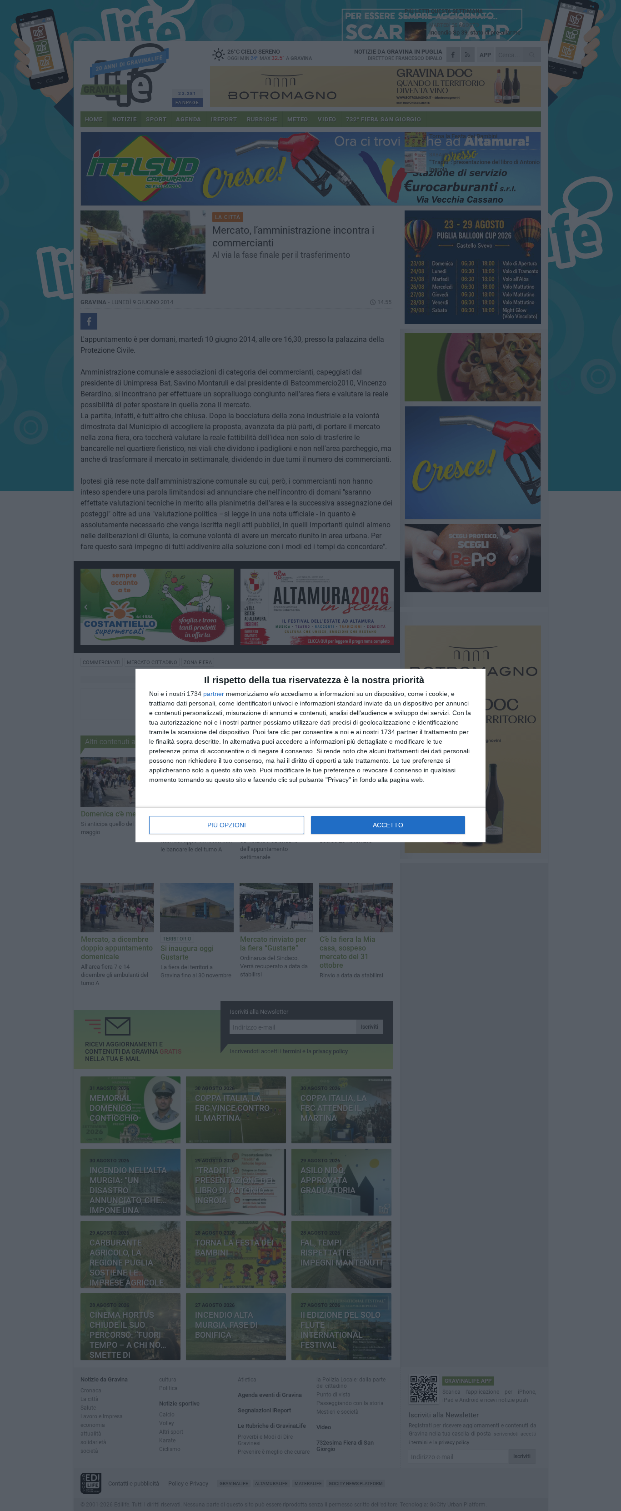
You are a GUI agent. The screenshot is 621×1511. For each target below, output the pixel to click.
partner (213, 693)
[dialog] (310, 755)
